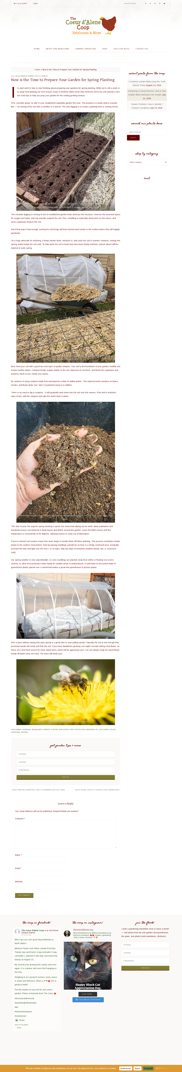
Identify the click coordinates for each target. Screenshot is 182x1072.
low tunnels (104, 729)
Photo (22, 1020)
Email (18, 868)
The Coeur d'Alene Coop (91, 25)
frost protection (77, 729)
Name (18, 855)
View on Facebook (21, 1025)
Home (37, 70)
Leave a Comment (41, 76)
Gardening (26, 729)
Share (19, 1027)
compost (46, 729)
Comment (20, 819)
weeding (24, 732)
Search (133, 137)
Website (19, 882)
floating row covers (60, 729)
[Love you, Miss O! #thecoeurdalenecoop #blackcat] (88, 966)
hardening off (92, 729)
